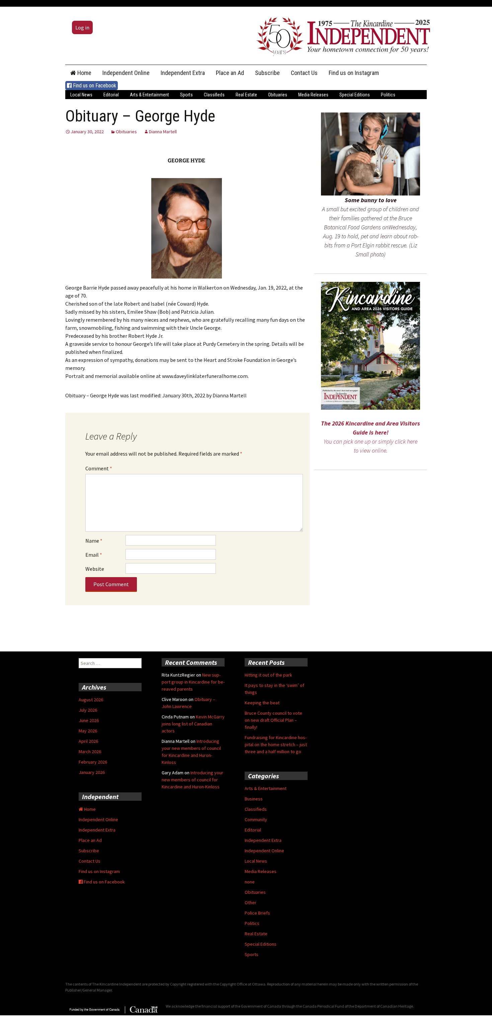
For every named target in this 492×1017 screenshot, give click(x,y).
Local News (81, 94)
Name (93, 540)
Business (254, 799)
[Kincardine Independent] (341, 34)
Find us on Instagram (354, 72)
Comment (98, 468)
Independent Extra (183, 72)
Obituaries (277, 94)
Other (250, 902)
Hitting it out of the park (268, 675)
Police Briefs (257, 913)
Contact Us (304, 72)
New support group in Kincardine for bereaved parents (193, 682)
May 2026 (88, 731)
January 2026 (92, 772)
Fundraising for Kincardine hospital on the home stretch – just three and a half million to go (276, 744)
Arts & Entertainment (149, 94)
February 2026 (93, 762)
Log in (82, 27)
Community (256, 819)
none (250, 882)
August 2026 (91, 700)
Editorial (111, 94)
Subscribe (267, 72)
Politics (388, 94)
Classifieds (214, 94)
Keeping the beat (262, 703)
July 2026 (88, 710)
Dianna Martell (163, 132)
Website (94, 568)
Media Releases (313, 94)
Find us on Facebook (94, 85)
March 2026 (90, 752)
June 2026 (89, 720)
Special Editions (354, 94)
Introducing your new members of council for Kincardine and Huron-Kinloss (192, 780)
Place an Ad (230, 72)
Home (83, 72)
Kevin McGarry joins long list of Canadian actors (193, 724)
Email (93, 554)
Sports (186, 94)
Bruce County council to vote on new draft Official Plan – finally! (273, 720)
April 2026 (88, 741)
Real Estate (246, 94)
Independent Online (126, 72)
